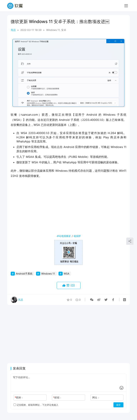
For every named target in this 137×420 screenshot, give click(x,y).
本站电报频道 (63, 236)
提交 (118, 404)
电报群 (76, 236)
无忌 (13, 29)
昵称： (19, 397)
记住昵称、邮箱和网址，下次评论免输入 (37, 404)
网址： (96, 397)
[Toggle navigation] (126, 5)
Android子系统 (24, 273)
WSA (66, 273)
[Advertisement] (68, 207)
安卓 (63, 29)
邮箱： (57, 397)
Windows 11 (53, 29)
